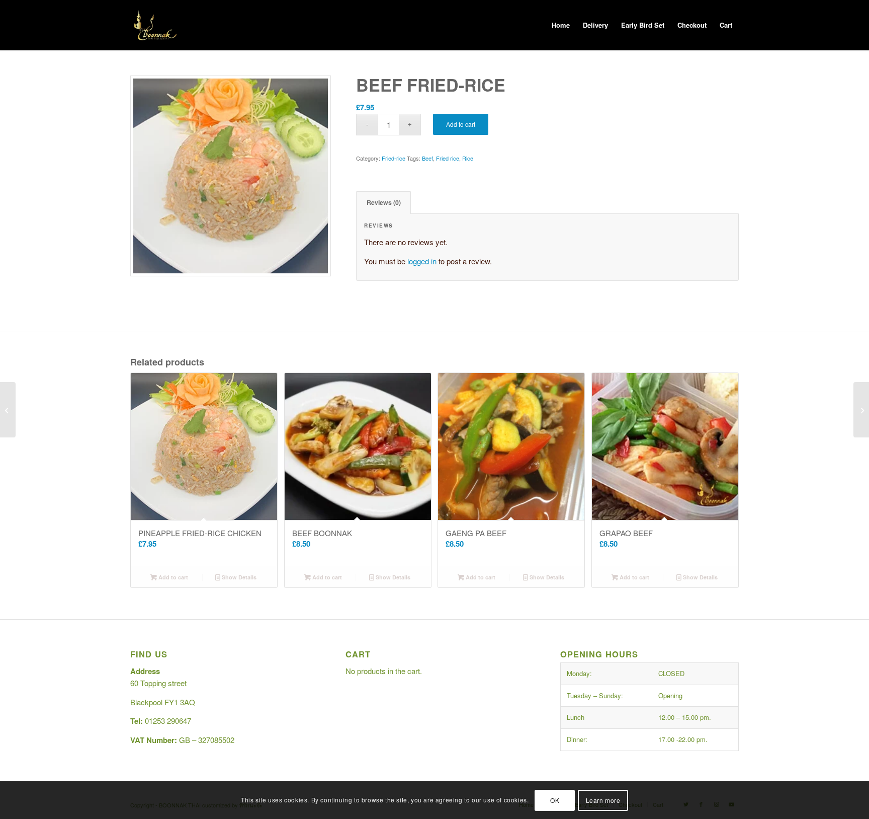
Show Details (238, 577)
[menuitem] (560, 25)
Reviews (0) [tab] (384, 202)
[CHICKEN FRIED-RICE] (8, 409)
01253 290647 (168, 720)
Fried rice (447, 158)
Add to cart (460, 124)
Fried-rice (393, 158)
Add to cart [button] (172, 577)
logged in (422, 261)
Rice (467, 158)
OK (554, 799)
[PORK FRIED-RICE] (861, 409)
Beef (427, 158)
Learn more (603, 799)
